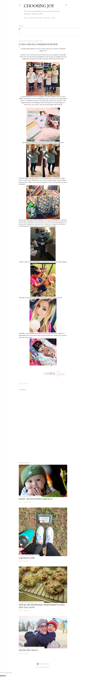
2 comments (26, 610)
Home (26, 18)
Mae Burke (47, 667)
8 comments (26, 653)
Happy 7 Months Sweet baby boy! (35, 499)
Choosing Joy (39, 6)
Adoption (46, 18)
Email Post (25, 383)
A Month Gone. (27, 558)
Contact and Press (35, 18)
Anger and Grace (28, 650)
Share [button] (20, 383)
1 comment (25, 561)
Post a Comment (27, 502)
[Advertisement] (43, 446)
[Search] (66, 5)
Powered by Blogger (44, 663)
